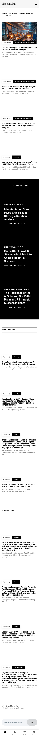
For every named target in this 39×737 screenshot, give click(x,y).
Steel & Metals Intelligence (23, 118)
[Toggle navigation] (31, 4)
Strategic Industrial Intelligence (24, 42)
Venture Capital (18, 667)
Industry (16, 157)
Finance (16, 434)
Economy (16, 357)
